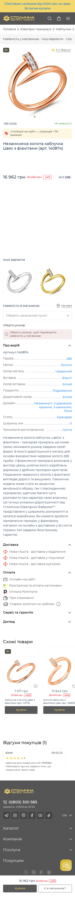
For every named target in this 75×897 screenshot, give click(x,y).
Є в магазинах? (55, 888)
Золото (66, 365)
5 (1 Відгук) (63, 50)
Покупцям (13, 861)
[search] (49, 18)
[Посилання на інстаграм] (15, 815)
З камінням (62, 407)
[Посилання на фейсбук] (31, 815)
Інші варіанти (52, 39)
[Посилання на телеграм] (6, 815)
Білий (67, 384)
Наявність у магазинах (21, 39)
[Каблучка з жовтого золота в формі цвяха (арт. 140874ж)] (53, 281)
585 (69, 358)
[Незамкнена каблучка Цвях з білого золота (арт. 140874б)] (19, 281)
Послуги (11, 850)
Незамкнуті (43, 403)
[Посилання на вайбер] (23, 815)
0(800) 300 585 (23, 802)
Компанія (12, 839)
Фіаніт (67, 378)
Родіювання (62, 390)
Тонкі (68, 410)
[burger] (68, 18)
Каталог (11, 828)
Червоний (63, 371)
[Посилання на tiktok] (48, 815)
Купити (20, 888)
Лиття (67, 430)
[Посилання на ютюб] (40, 815)
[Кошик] (59, 18)
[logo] (19, 18)
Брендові (64, 417)
